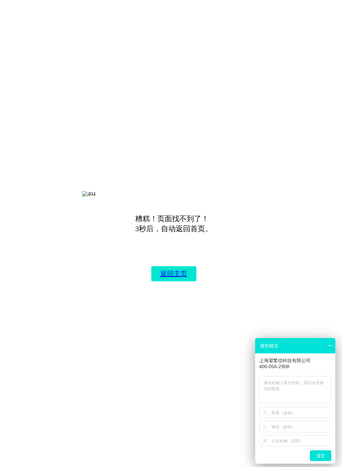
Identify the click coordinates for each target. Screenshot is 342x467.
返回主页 (173, 273)
